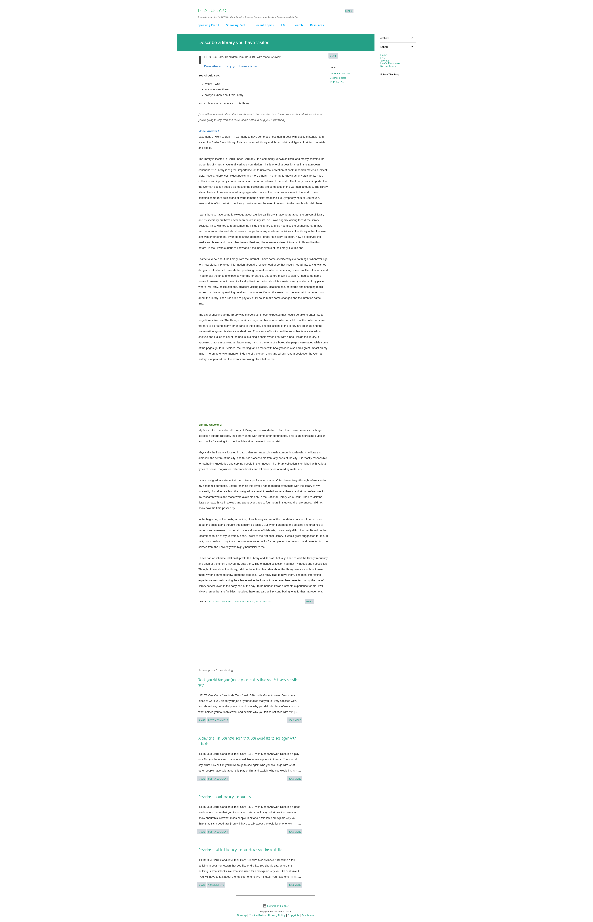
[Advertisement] (263, 389)
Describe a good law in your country (224, 797)
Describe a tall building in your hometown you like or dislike (240, 850)
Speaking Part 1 (208, 25)
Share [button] (333, 55)
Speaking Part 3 (236, 25)
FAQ (283, 25)
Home (383, 55)
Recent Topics (264, 25)
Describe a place (338, 77)
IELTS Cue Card (212, 10)
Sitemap (384, 60)
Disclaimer (308, 915)
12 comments (216, 884)
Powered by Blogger (277, 905)
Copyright (294, 915)
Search (298, 25)
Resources (317, 25)
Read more (294, 720)
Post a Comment (218, 720)
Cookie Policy (257, 915)
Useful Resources (390, 63)
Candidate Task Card (340, 73)
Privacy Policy (276, 915)
